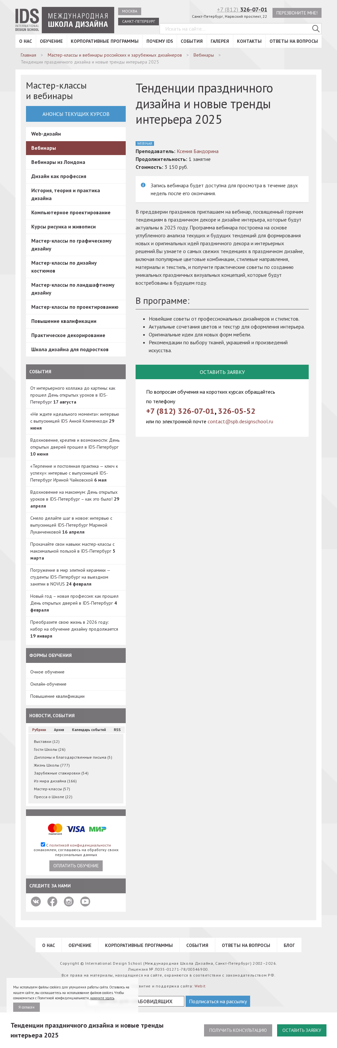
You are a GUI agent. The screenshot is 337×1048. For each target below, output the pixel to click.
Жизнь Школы (52, 765)
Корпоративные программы (105, 41)
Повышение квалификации (63, 321)
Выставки (47, 741)
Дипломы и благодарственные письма (73, 757)
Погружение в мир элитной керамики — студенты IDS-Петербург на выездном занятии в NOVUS (70, 577)
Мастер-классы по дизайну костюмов (64, 266)
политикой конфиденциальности (80, 845)
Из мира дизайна (55, 780)
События (192, 41)
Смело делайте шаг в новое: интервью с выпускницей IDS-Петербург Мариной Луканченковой (71, 525)
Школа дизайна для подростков (70, 349)
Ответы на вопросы (294, 41)
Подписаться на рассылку (218, 1001)
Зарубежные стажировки (61, 773)
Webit (200, 985)
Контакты (249, 41)
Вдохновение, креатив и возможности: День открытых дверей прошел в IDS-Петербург (74, 447)
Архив (59, 729)
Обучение (51, 41)
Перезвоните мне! (297, 13)
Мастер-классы (52, 788)
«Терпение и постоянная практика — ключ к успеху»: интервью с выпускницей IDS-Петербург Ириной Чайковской (74, 473)
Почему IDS (159, 41)
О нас (25, 41)
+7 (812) (242, 9)
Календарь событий (89, 729)
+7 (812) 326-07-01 (180, 411)
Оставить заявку (301, 1030)
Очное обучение (47, 672)
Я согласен (26, 1007)
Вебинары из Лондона (58, 162)
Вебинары (43, 147)
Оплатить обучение (76, 866)
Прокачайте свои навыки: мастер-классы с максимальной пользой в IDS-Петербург (72, 551)
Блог (289, 945)
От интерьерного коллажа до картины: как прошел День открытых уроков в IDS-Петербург (72, 395)
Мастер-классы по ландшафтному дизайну (73, 288)
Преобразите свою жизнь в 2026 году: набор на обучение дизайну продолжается (74, 629)
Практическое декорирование (68, 335)
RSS (117, 729)
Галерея (220, 41)
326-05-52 (236, 411)
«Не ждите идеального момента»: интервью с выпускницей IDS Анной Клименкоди (74, 421)
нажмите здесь (102, 998)
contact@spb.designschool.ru (240, 421)
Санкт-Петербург (138, 21)
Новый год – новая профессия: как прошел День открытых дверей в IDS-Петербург (74, 603)
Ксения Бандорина (198, 151)
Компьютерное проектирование (71, 212)
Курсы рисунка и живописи (63, 226)
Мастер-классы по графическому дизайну (71, 244)
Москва (129, 11)
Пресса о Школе (53, 796)
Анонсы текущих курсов (76, 114)
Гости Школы (49, 749)
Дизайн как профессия (58, 176)
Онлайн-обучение (48, 684)
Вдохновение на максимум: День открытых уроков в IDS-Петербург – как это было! (74, 499)
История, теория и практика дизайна (65, 194)
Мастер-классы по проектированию (74, 306)
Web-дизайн (46, 133)
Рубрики (39, 729)
